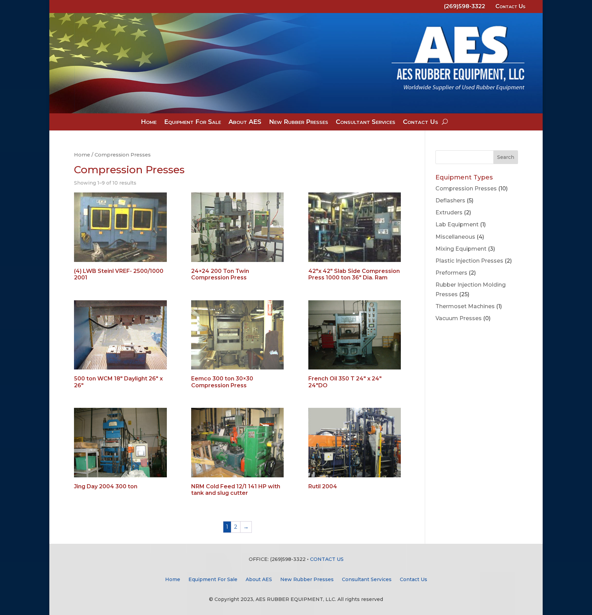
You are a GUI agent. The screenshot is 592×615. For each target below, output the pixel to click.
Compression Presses (466, 188)
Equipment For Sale (192, 123)
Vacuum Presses (458, 318)
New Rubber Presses (298, 123)
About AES (245, 123)
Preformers (451, 272)
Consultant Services (365, 123)
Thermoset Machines (465, 306)
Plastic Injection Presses (469, 261)
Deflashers (450, 200)
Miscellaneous (455, 237)
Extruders (449, 212)
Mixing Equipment (460, 249)
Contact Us (510, 6)
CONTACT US (327, 559)
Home (149, 123)
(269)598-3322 (464, 6)
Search (505, 157)
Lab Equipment (457, 224)
